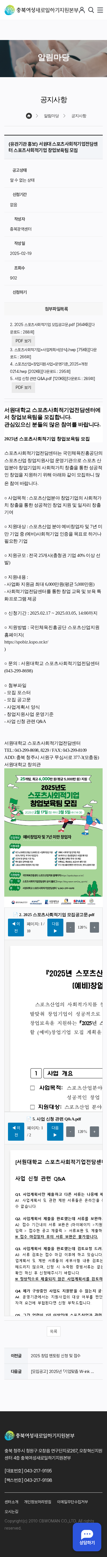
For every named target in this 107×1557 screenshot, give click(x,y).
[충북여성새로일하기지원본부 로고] (41, 10)
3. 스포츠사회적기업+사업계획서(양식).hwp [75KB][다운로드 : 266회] (53, 353)
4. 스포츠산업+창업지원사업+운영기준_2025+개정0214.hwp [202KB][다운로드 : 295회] (48, 367)
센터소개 (11, 1502)
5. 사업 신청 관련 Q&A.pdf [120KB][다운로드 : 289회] (52, 378)
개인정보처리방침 (37, 1502)
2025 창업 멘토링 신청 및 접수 (56, 1355)
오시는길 (11, 1511)
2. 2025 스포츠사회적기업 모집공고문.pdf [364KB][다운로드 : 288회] (52, 328)
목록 (53, 1331)
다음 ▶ (55, 927)
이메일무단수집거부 (72, 1502)
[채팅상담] (87, 1537)
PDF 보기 (23, 341)
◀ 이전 (16, 927)
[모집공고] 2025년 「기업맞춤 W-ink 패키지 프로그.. (64, 1371)
